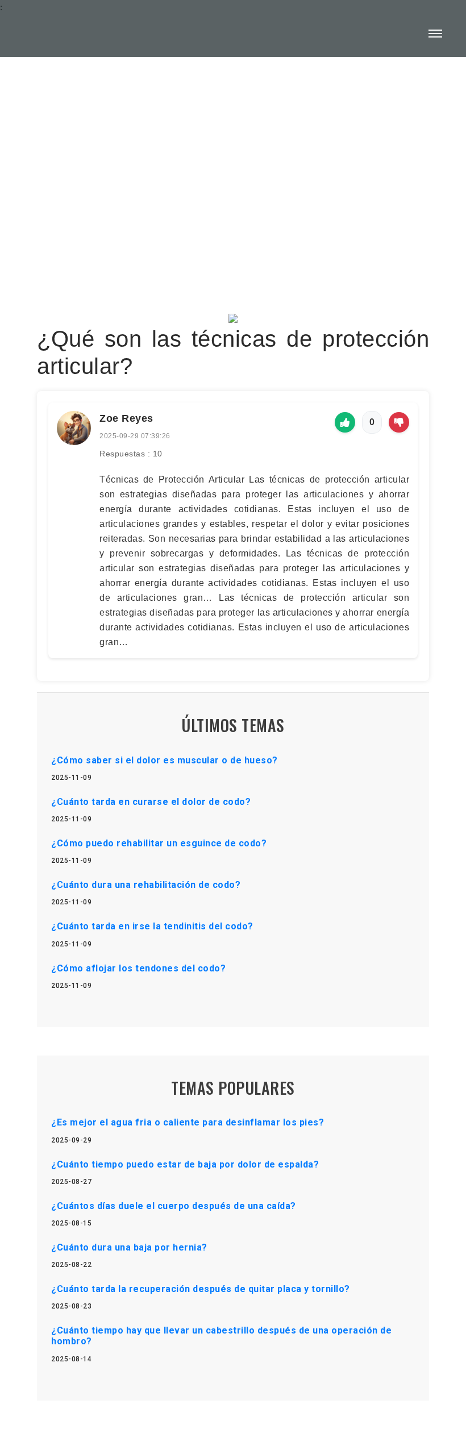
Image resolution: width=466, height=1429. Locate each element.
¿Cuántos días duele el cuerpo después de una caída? (173, 1205)
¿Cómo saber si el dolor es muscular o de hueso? (164, 760)
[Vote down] (399, 422)
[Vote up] (345, 422)
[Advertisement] (233, 156)
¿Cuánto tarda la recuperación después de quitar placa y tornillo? (200, 1288)
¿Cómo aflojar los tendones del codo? (138, 968)
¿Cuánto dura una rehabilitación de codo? (145, 884)
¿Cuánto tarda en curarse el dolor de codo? (151, 801)
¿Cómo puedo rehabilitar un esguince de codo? (159, 843)
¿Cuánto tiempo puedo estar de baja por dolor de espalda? (185, 1164)
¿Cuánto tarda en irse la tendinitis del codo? (152, 926)
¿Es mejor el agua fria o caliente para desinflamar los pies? (187, 1122)
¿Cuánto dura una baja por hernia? (129, 1247)
